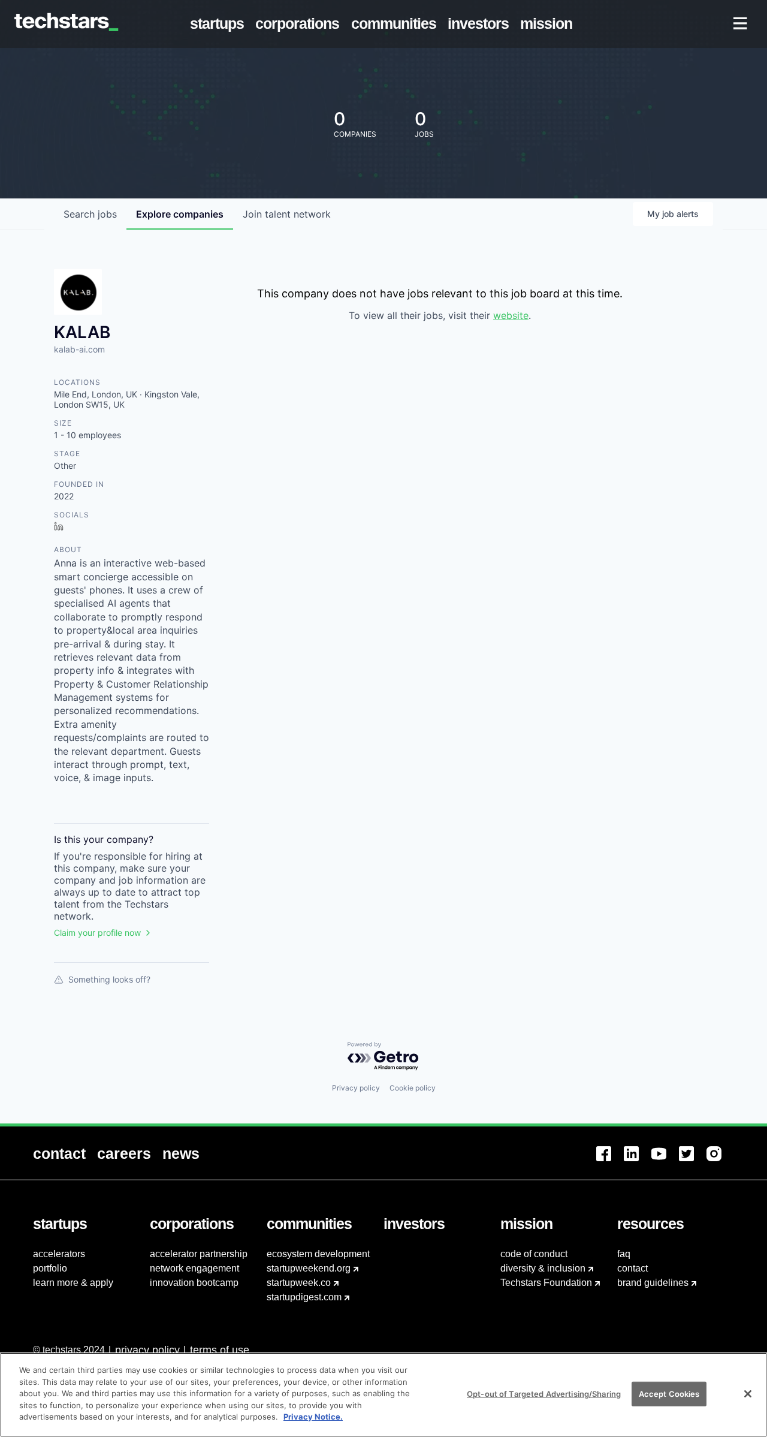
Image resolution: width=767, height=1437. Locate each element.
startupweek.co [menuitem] (299, 1283)
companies (180, 214)
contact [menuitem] (632, 1268)
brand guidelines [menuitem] (653, 1283)
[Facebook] (610, 1161)
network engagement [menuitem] (194, 1268)
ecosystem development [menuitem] (318, 1254)
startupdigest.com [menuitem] (304, 1297)
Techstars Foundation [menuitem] (546, 1283)
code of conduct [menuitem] (533, 1254)
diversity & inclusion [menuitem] (542, 1268)
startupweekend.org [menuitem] (309, 1268)
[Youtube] (665, 1161)
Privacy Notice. (313, 1416)
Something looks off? (109, 979)
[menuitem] (219, 24)
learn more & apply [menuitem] (73, 1283)
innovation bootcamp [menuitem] (194, 1283)
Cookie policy (412, 1087)
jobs (90, 214)
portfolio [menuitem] (50, 1268)
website (511, 315)
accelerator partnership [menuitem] (198, 1254)
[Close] (748, 1394)
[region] (383, 1394)
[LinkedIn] (637, 1161)
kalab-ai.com (79, 349)
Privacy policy (356, 1087)
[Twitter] (692, 1161)
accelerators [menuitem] (59, 1254)
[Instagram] (720, 1161)
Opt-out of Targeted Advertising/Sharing (544, 1393)
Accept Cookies (669, 1393)
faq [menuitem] (623, 1254)
